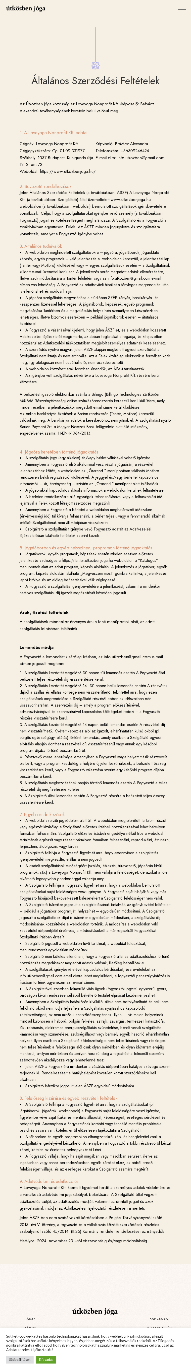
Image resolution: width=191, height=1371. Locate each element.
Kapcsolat (160, 1318)
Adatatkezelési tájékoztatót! (29, 1350)
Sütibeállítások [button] (20, 1360)
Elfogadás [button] (46, 1360)
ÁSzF (31, 1318)
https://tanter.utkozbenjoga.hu (87, 560)
